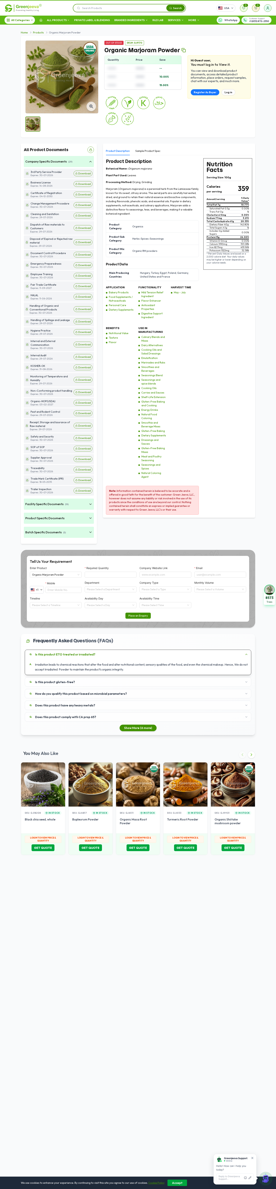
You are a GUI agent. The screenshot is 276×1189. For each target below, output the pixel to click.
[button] (269, 594)
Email (199, 568)
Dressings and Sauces (149, 441)
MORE (192, 20)
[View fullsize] (91, 106)
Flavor (113, 342)
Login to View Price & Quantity (43, 839)
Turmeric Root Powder (182, 819)
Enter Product (38, 568)
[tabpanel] (179, 336)
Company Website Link (154, 568)
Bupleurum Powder (85, 819)
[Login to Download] (90, 150)
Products (38, 32)
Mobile (51, 583)
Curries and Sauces (152, 392)
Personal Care (117, 305)
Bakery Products (119, 292)
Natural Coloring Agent (151, 474)
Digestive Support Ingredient (152, 315)
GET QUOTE (43, 848)
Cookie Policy (156, 1182)
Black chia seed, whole (40, 819)
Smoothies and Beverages (150, 368)
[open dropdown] (68, 20)
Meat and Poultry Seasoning (151, 458)
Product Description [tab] (118, 151)
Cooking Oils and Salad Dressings (151, 351)
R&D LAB (157, 20)
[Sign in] (267, 8)
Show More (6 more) (138, 728)
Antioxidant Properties (148, 307)
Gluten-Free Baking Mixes (153, 450)
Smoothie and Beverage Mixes (150, 424)
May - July (180, 292)
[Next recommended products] (251, 754)
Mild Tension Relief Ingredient (152, 294)
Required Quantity (97, 568)
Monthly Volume (204, 582)
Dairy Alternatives (152, 345)
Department (92, 582)
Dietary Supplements (121, 309)
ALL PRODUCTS (57, 20)
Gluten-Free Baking (153, 431)
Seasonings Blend (152, 375)
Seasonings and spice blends (150, 381)
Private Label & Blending (92, 20)
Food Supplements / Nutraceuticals (121, 298)
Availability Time (149, 598)
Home (24, 32)
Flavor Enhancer (151, 300)
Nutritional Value (118, 333)
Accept (177, 1183)
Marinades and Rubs (153, 362)
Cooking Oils (149, 388)
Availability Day (94, 598)
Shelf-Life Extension (153, 397)
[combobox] (109, 589)
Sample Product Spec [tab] (147, 151)
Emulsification (149, 358)
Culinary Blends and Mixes (153, 338)
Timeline (35, 598)
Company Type (149, 582)
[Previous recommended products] (242, 754)
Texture (113, 337)
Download (84, 173)
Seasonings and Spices (150, 466)
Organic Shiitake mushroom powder (228, 821)
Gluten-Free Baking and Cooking (153, 403)
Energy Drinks (149, 410)
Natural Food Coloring (149, 416)
